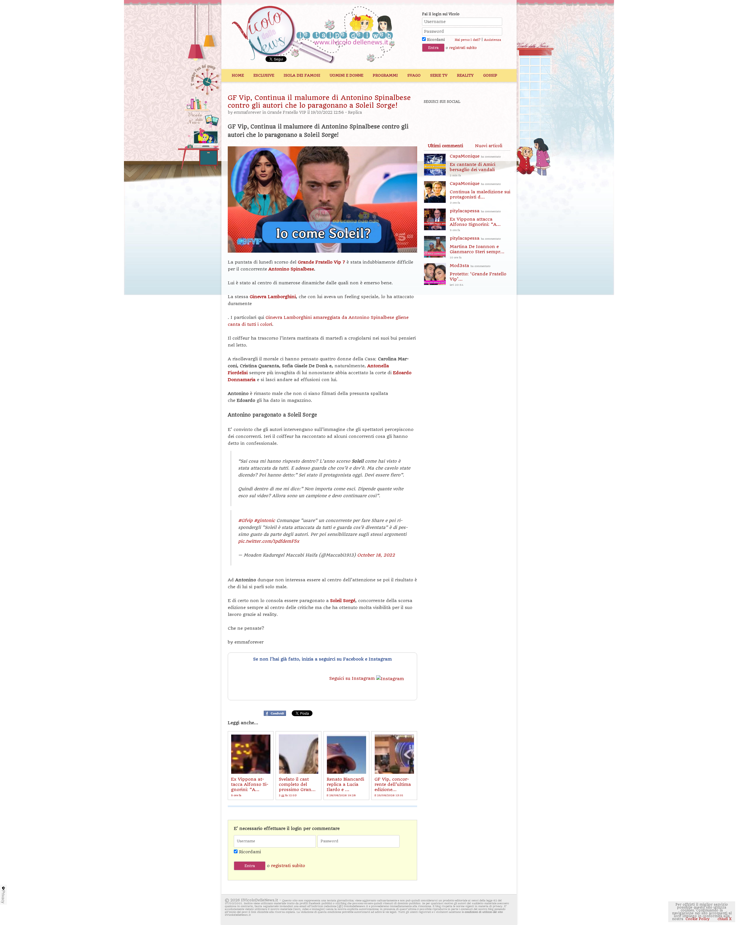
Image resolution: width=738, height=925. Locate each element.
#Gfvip (245, 520)
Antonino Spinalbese (291, 269)
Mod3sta (478, 274)
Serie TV (438, 75)
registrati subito (463, 48)
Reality (465, 75)
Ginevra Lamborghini (273, 296)
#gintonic (264, 520)
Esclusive (263, 75)
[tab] (445, 145)
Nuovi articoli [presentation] (488, 145)
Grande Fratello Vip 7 (321, 262)
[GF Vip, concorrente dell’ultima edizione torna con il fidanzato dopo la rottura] (394, 754)
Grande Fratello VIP (286, 112)
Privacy (3, 896)
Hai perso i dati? (467, 40)
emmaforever (247, 112)
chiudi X (724, 919)
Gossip (490, 75)
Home (238, 75)
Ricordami (435, 40)
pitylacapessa (475, 220)
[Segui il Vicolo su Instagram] (492, 117)
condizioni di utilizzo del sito (484, 911)
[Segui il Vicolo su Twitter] (453, 117)
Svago (414, 75)
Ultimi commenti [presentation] (445, 145)
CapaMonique (475, 165)
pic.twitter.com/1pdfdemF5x (268, 541)
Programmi (385, 75)
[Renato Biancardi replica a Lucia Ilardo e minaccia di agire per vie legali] (346, 754)
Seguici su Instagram (352, 678)
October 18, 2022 (376, 555)
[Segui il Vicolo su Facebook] (433, 117)
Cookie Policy (697, 919)
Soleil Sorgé (342, 600)
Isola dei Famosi (302, 75)
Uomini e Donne (346, 75)
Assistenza (492, 40)
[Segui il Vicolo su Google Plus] (473, 117)
